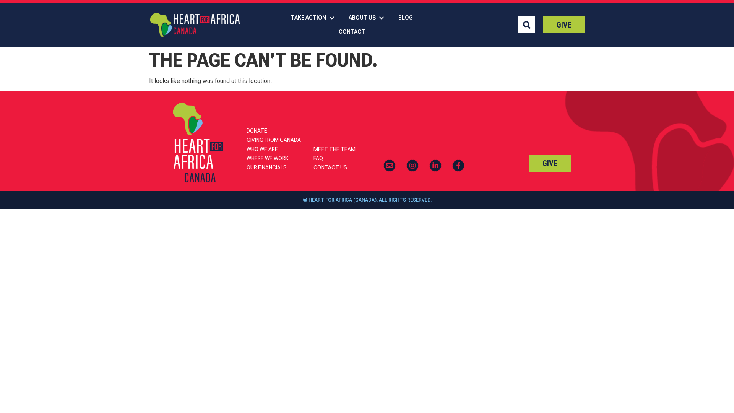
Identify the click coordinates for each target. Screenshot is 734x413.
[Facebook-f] (458, 165)
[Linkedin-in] (435, 165)
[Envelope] (389, 165)
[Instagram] (412, 165)
